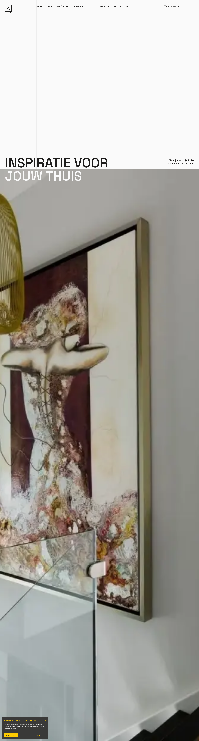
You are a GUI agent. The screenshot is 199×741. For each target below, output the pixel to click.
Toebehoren (77, 6)
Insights (128, 6)
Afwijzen (40, 735)
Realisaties (105, 6)
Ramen (39, 6)
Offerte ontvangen (171, 6)
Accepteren (10, 735)
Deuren (49, 6)
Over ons (117, 6)
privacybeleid (39, 727)
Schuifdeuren (62, 6)
